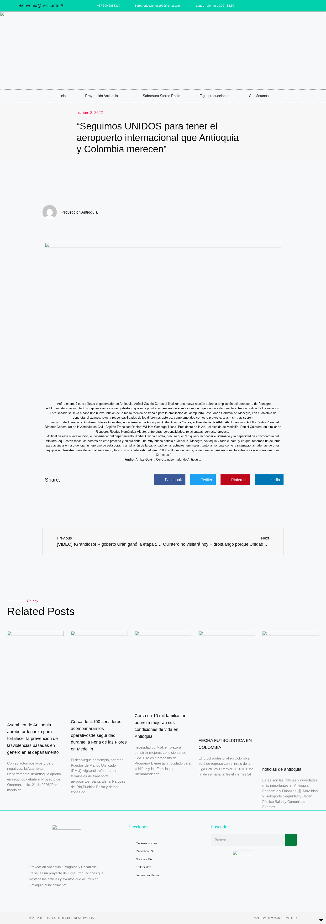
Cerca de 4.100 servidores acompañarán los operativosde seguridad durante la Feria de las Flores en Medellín (99, 735)
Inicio (62, 96)
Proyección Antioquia (101, 96)
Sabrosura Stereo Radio (161, 96)
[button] (169, 479)
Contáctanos (259, 96)
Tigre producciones (214, 96)
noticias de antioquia (281, 769)
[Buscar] (291, 840)
